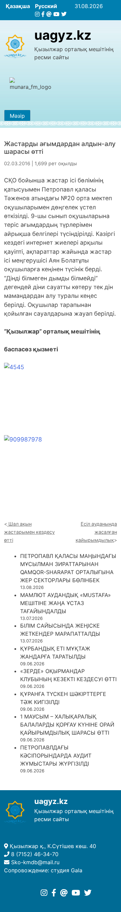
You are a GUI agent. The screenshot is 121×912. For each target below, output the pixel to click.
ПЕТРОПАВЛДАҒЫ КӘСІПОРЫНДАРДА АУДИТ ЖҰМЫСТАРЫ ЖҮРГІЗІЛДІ (55, 755)
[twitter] (64, 14)
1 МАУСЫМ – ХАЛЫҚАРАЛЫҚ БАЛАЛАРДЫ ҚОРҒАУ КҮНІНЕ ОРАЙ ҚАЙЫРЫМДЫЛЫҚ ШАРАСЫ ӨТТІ (67, 724)
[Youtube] (56, 14)
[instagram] (37, 14)
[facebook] (43, 14)
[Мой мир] (49, 14)
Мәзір (17, 115)
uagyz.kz (62, 35)
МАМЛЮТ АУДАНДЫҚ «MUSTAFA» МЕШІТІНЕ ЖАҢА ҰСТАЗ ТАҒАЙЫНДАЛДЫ (65, 603)
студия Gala (66, 870)
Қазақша (18, 6)
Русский (46, 6)
